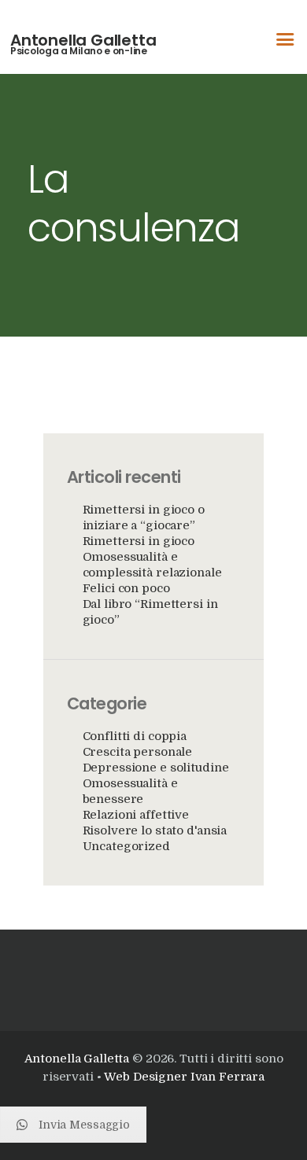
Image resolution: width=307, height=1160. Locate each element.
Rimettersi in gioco (139, 541)
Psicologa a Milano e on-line (78, 51)
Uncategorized (126, 846)
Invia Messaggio (84, 1124)
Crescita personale (138, 752)
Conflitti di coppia (135, 736)
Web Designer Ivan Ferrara (184, 1077)
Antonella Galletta (83, 40)
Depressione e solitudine (156, 767)
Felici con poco (126, 588)
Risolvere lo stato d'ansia (155, 830)
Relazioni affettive (136, 815)
